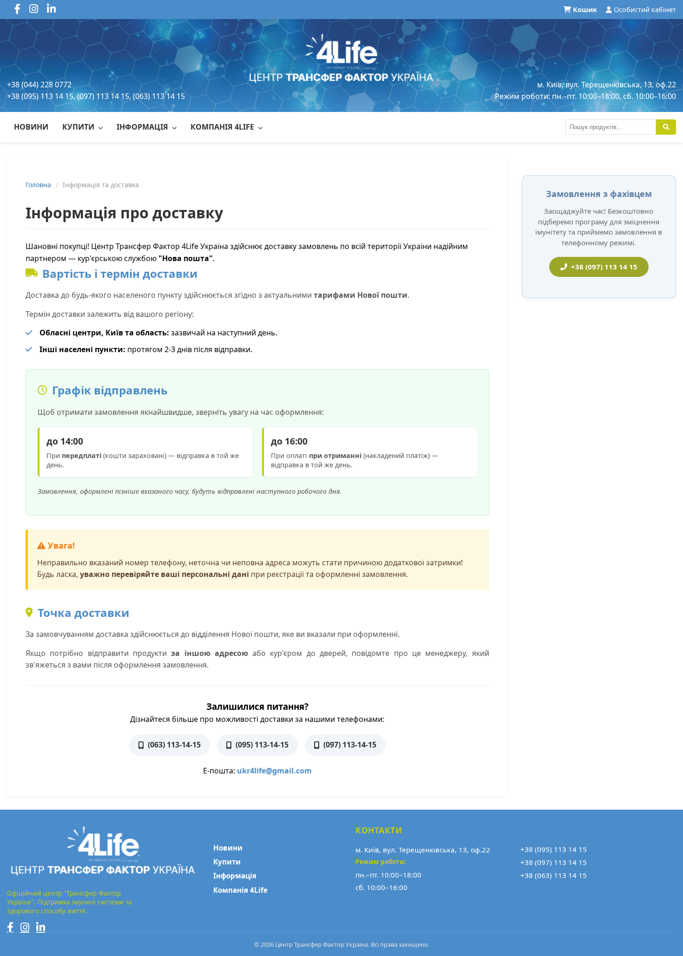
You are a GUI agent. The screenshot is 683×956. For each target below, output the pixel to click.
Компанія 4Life (223, 127)
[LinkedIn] (40, 927)
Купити (79, 127)
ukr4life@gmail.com (274, 771)
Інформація (143, 127)
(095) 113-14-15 (262, 745)
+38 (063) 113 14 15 (553, 875)
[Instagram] (24, 927)
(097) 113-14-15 (349, 745)
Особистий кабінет (644, 9)
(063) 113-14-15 (174, 745)
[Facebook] (10, 927)
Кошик (585, 9)
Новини (31, 127)
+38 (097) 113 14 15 (604, 266)
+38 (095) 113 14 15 (553, 849)
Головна (38, 184)
